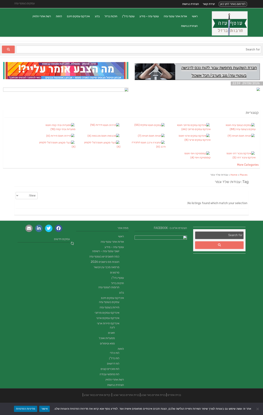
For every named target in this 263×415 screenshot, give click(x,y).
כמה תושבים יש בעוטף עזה (104, 256)
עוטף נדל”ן (128, 16)
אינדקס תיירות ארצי (108, 323)
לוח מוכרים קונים (110, 369)
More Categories (248, 165)
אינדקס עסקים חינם (78, 16)
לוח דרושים (113, 363)
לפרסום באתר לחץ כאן (233, 4)
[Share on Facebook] (58, 228)
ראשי (195, 16)
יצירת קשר (209, 4)
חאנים (111, 333)
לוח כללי (114, 353)
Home (234, 174)
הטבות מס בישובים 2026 (105, 262)
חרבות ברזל (111, 16)
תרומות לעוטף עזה (108, 287)
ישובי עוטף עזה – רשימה (105, 251)
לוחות (59, 16)
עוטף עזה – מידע (149, 16)
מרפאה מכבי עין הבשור (106, 267)
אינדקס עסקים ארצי (107, 318)
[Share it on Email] (29, 228)
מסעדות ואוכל (107, 338)
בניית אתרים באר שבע (153, 395)
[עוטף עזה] (230, 34)
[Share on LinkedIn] (39, 228)
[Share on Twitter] (48, 228)
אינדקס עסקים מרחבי (107, 312)
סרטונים (114, 272)
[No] (258, 409)
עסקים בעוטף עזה (109, 302)
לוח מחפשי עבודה (109, 374)
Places (244, 174)
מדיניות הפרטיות (25, 408)
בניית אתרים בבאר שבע (126, 395)
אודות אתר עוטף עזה (175, 16)
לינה (112, 327)
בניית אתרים (174, 395)
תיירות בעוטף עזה (109, 307)
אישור (44, 408)
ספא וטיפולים (107, 343)
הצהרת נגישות (190, 4)
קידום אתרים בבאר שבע (97, 395)
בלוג (97, 16)
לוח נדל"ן (114, 358)
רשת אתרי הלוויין (42, 16)
